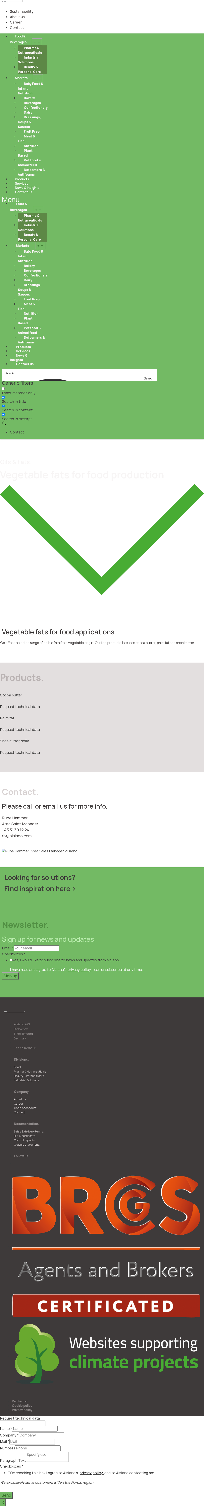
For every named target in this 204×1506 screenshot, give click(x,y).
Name (6, 1429)
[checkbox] (22, 390)
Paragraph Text (13, 1460)
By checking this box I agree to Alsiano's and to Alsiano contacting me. (83, 1472)
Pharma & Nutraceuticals (30, 50)
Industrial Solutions (28, 59)
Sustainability (21, 11)
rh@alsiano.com (17, 835)
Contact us (23, 192)
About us (17, 16)
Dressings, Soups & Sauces (29, 122)
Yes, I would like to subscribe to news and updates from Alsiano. (66, 960)
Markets (21, 78)
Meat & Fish (26, 138)
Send (6, 1495)
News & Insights (18, 357)
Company (9, 1435)
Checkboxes (13, 954)
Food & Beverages (18, 39)
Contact (17, 27)
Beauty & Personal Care (29, 69)
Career (16, 22)
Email (8, 948)
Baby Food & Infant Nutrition (30, 88)
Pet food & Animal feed (29, 162)
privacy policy (79, 969)
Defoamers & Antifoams (31, 172)
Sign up (10, 976)
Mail (4, 1441)
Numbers (7, 1448)
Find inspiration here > (40, 888)
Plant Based (25, 153)
